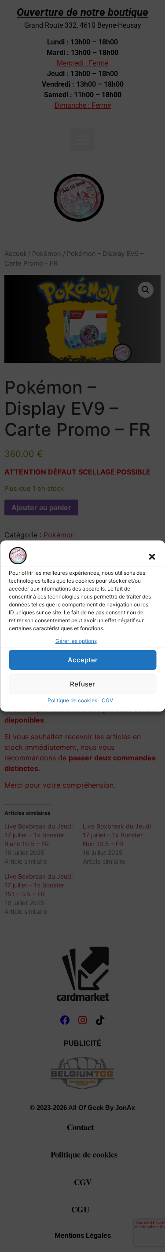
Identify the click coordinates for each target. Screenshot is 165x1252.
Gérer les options (76, 641)
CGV (107, 700)
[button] (151, 556)
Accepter (83, 660)
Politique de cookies (72, 700)
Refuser (82, 684)
